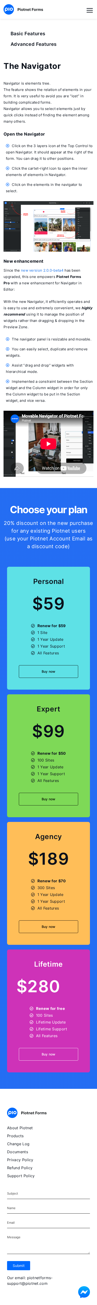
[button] (18, 1265)
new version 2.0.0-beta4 (42, 270)
